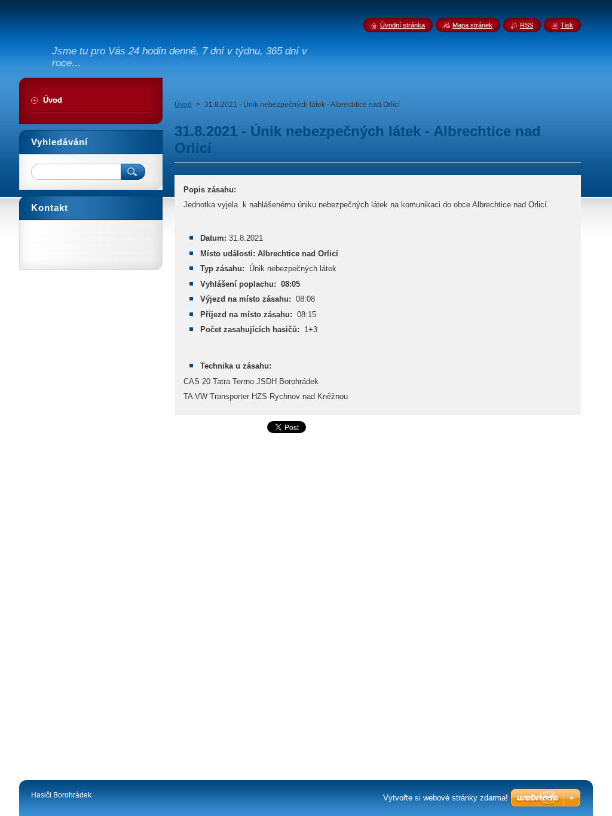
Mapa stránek (472, 25)
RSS (526, 25)
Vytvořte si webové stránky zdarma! (445, 797)
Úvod (183, 104)
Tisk (567, 25)
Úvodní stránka (402, 25)
